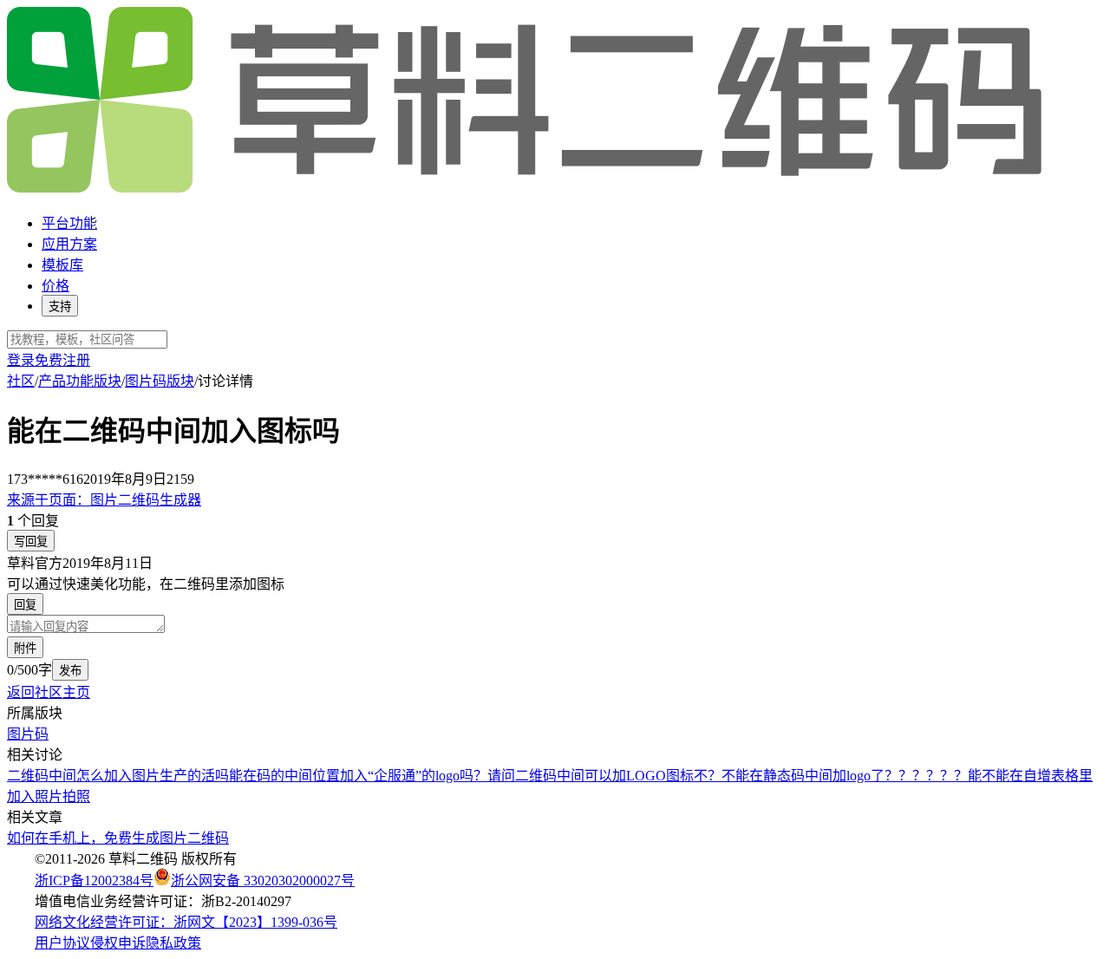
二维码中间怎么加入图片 (83, 775)
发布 (70, 670)
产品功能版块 (79, 381)
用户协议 (62, 943)
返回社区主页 (48, 692)
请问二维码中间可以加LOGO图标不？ (604, 775)
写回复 (31, 541)
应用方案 (69, 244)
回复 (25, 604)
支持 (60, 306)
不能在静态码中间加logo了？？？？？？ (845, 775)
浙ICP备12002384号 (94, 880)
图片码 (28, 734)
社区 (21, 381)
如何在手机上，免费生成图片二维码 (118, 838)
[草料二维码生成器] (527, 189)
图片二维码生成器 (104, 500)
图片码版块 (159, 381)
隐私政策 (173, 943)
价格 (55, 285)
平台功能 (69, 223)
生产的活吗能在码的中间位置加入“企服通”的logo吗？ (323, 775)
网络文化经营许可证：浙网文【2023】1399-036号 (186, 922)
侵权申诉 (118, 943)
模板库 (62, 265)
